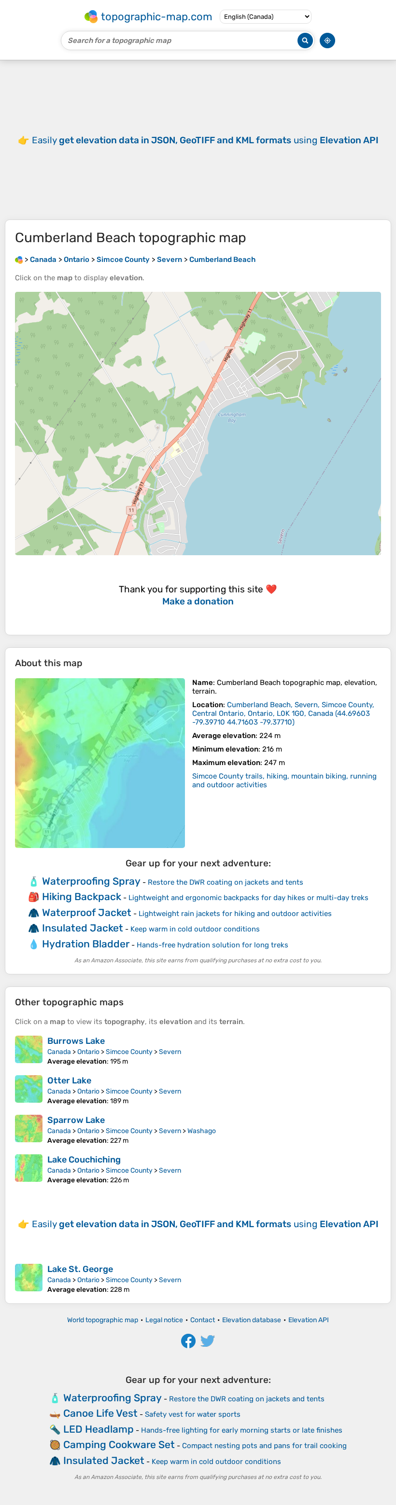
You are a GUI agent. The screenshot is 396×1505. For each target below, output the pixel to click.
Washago (201, 1131)
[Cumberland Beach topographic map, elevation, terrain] (100, 763)
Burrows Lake (76, 1041)
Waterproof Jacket (86, 912)
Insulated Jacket (82, 928)
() (283, 713)
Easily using (205, 140)
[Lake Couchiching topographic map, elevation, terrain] (28, 1169)
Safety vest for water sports (192, 1414)
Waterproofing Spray (91, 881)
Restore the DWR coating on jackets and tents (225, 882)
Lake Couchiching (84, 1159)
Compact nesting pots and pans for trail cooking (264, 1445)
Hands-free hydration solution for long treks (212, 945)
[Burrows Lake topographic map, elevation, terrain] (28, 1051)
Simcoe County (129, 1052)
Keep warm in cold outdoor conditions (195, 929)
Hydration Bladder (85, 944)
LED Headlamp (98, 1429)
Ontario (88, 1052)
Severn (170, 1052)
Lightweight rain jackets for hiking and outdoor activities (235, 913)
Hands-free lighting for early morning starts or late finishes (241, 1430)
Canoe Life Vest (100, 1413)
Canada (59, 1052)
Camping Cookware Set (119, 1444)
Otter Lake (69, 1080)
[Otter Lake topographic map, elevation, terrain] (28, 1090)
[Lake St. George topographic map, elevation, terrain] (28, 1279)
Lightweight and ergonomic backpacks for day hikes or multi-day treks (248, 897)
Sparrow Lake (76, 1120)
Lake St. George (80, 1269)
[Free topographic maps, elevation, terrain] (19, 259)
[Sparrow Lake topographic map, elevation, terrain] (28, 1130)
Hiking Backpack (81, 896)
